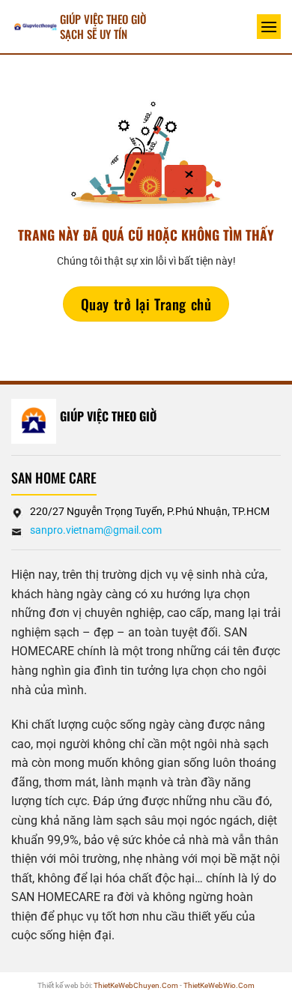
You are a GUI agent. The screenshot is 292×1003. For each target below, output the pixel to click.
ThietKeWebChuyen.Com (136, 985)
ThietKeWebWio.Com (219, 985)
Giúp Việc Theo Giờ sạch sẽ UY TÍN (103, 26)
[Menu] (269, 26)
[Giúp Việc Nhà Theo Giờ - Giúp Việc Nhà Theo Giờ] (35, 26)
